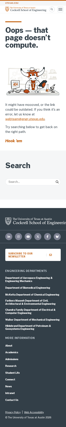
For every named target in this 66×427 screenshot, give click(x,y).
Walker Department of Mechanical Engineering (32, 319)
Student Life (12, 372)
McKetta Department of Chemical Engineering (32, 294)
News (8, 386)
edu (42, 119)
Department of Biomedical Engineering (27, 287)
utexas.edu (11, 3)
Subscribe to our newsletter (20, 255)
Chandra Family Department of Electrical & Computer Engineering (30, 311)
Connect (10, 379)
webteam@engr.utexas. (22, 119)
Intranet (10, 393)
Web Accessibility (34, 412)
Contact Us (11, 400)
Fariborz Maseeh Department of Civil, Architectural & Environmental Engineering (30, 302)
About (8, 345)
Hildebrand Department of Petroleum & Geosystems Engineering (28, 327)
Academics (11, 352)
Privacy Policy (13, 412)
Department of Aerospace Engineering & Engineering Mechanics (29, 279)
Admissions (11, 359)
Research (10, 366)
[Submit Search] (57, 181)
